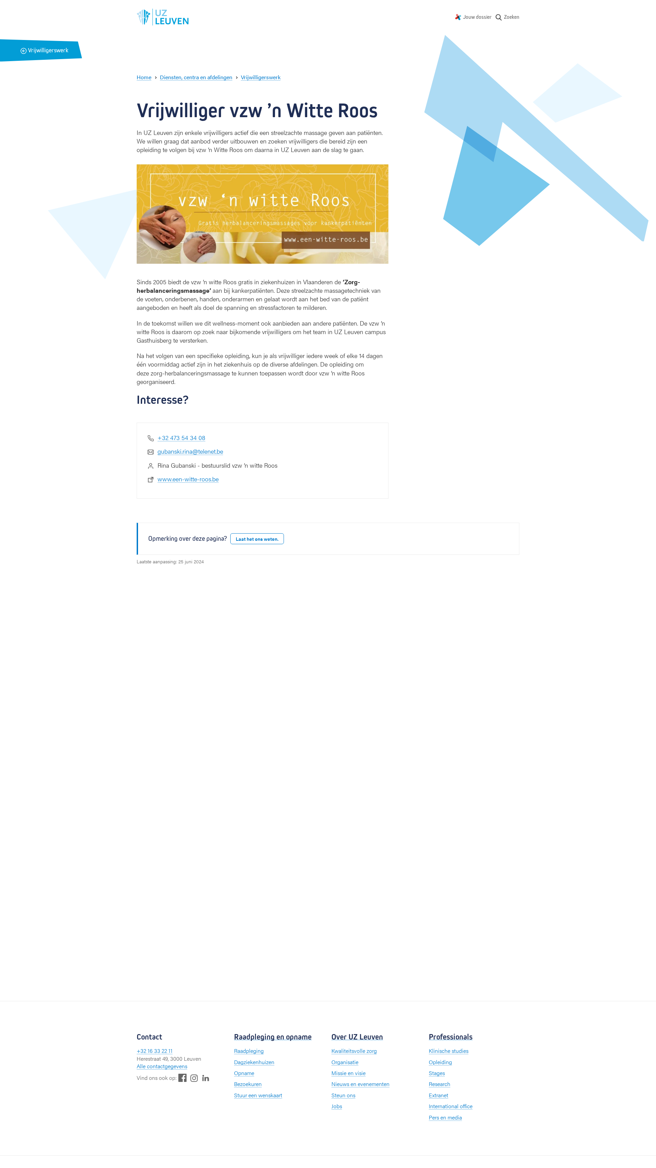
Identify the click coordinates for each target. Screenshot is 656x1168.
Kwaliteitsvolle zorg (354, 1051)
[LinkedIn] (206, 1077)
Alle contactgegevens (162, 1066)
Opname (244, 1073)
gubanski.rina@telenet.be (190, 451)
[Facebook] (182, 1077)
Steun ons (343, 1095)
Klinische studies (448, 1051)
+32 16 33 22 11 (155, 1051)
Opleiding (440, 1062)
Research (439, 1084)
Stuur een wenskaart (258, 1095)
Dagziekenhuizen (254, 1062)
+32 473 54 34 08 (181, 437)
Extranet (438, 1095)
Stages (437, 1073)
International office (451, 1106)
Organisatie (344, 1062)
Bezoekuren (248, 1084)
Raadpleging (249, 1051)
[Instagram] (194, 1078)
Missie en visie (348, 1073)
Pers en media (445, 1117)
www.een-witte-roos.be (188, 479)
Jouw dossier (477, 17)
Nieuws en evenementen (360, 1084)
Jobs (336, 1106)
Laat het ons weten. (257, 538)
